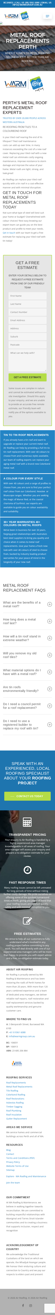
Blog (8, 1150)
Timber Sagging (14, 1106)
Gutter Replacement (16, 1118)
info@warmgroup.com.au (22, 1036)
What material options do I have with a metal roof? (22, 672)
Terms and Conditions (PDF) (20, 1158)
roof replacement (16, 451)
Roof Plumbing (13, 1110)
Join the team (13, 1182)
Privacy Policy (13, 1162)
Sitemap (10, 1170)
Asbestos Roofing (15, 1102)
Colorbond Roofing (15, 1094)
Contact (10, 1154)
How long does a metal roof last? (19, 621)
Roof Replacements (16, 1082)
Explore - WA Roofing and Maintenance (26, 1176)
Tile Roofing (12, 1090)
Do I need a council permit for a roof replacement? (22, 705)
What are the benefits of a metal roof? (21, 604)
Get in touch (9, 232)
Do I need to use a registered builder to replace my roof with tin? (20, 724)
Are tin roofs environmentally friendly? (21, 689)
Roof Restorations (15, 1098)
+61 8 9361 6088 (17, 1032)
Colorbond (30, 491)
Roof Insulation (14, 1114)
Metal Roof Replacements (19, 1086)
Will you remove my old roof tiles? (19, 655)
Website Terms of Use (17, 1166)
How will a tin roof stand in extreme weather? (22, 638)
